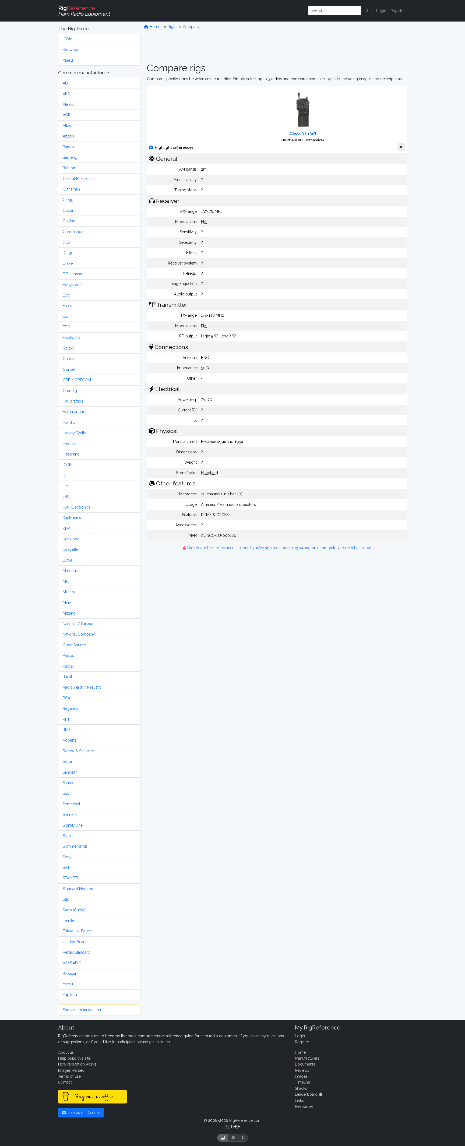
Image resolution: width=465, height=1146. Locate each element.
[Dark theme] (243, 1137)
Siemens (70, 814)
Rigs (171, 26)
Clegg (68, 200)
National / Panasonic (80, 624)
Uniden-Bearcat (76, 942)
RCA (66, 698)
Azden (68, 136)
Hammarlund (74, 412)
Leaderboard (307, 1094)
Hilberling (71, 454)
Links (299, 1100)
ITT (65, 475)
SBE (66, 793)
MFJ (66, 581)
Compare (190, 26)
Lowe (67, 560)
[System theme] (222, 1137)
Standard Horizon (78, 889)
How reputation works (77, 1064)
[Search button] (366, 10)
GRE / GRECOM (77, 380)
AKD (66, 94)
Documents (305, 1064)
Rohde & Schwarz (78, 751)
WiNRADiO (72, 963)
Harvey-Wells (74, 433)
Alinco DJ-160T (303, 134)
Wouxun (70, 973)
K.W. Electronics (77, 507)
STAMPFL (71, 878)
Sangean (70, 772)
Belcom (69, 168)
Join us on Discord (83, 1112)
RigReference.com (245, 1120)
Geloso (69, 359)
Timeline (302, 1082)
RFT (66, 719)
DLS (66, 242)
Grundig (70, 391)
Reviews (302, 1070)
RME (67, 730)
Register (397, 11)
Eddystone (72, 285)
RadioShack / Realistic (82, 687)
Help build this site (74, 1058)
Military (69, 592)
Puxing (68, 666)
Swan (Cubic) (74, 910)
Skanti (68, 836)
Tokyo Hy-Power (77, 931)
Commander (74, 232)
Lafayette (70, 549)
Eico (66, 295)
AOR (67, 115)
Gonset (69, 369)
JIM (66, 486)
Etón (67, 316)
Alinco (68, 104)
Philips (68, 655)
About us (66, 1052)
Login (381, 11)
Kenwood (71, 49)
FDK (66, 327)
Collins (69, 221)
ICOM (67, 39)
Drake (68, 263)
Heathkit (69, 443)
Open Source (74, 645)
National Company (79, 634)
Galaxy (69, 348)
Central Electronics (79, 179)
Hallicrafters (73, 401)
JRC (66, 496)
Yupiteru (70, 995)
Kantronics (72, 518)
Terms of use (69, 1076)
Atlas (67, 126)
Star (66, 899)
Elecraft (69, 306)
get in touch (159, 1042)
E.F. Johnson (73, 274)
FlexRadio (71, 338)
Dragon (69, 253)
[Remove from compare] (401, 147)
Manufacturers (307, 1058)
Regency (70, 708)
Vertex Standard (76, 952)
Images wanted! (71, 1070)
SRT (66, 867)
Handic (69, 422)
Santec (68, 783)
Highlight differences (174, 147)
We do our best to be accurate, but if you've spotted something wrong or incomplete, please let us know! (279, 548)
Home (154, 26)
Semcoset (71, 804)
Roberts (69, 740)
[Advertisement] (277, 46)
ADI (66, 83)
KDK (66, 528)
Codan (68, 210)
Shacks (301, 1088)
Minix (67, 602)
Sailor (67, 761)
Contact (65, 1082)
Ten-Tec (69, 920)
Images (301, 1076)
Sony (67, 857)
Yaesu (68, 60)
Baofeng (70, 157)
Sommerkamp (75, 846)
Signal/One (73, 825)
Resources (304, 1106)
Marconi (70, 571)
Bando (68, 147)
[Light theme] (233, 1137)
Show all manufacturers (83, 1010)
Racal (67, 677)
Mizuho (69, 613)
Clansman (71, 189)
